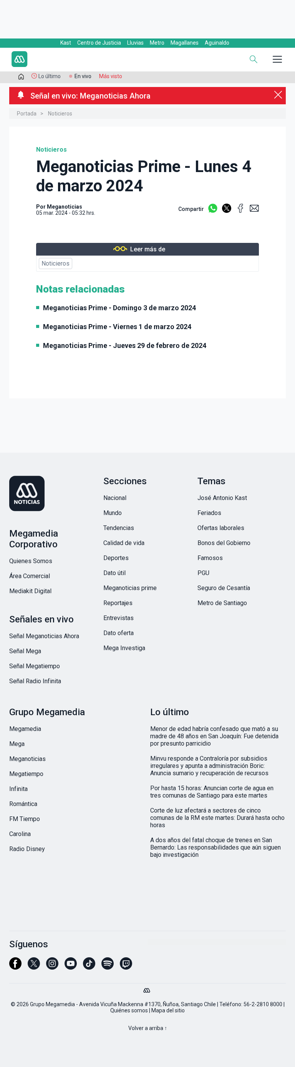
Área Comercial (29, 576)
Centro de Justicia (99, 43)
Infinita (18, 789)
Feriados (209, 513)
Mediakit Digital (30, 591)
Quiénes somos (129, 1010)
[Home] (63, 60)
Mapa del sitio (168, 1010)
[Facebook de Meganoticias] (15, 967)
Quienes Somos (30, 561)
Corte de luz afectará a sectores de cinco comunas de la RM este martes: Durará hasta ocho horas (217, 818)
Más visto (110, 76)
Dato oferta (118, 633)
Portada (26, 113)
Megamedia (25, 729)
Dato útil (114, 573)
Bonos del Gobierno (223, 543)
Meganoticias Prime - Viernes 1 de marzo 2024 (117, 327)
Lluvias (135, 43)
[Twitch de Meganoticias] (126, 967)
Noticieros (60, 113)
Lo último (49, 76)
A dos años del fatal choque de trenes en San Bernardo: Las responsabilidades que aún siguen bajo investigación (215, 847)
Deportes (116, 558)
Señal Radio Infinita (35, 681)
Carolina (20, 834)
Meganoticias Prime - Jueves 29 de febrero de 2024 (124, 345)
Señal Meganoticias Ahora (44, 636)
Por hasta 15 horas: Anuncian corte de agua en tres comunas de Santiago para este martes (211, 791)
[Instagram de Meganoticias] (52, 967)
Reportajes (118, 603)
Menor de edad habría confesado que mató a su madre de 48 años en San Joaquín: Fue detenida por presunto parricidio (214, 736)
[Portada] (21, 78)
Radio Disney (27, 849)
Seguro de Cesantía (223, 588)
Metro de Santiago (222, 603)
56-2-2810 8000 (263, 1004)
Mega (17, 744)
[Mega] (147, 988)
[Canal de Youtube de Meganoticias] (71, 967)
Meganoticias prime (130, 588)
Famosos (210, 558)
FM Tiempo (24, 819)
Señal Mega (25, 651)
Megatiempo (26, 774)
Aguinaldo (217, 43)
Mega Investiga (124, 648)
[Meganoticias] (53, 494)
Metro (157, 43)
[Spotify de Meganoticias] (107, 967)
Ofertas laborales (220, 528)
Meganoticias (64, 207)
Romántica (23, 804)
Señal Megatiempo (34, 666)
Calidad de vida (123, 543)
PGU (203, 573)
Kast (65, 43)
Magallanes (185, 43)
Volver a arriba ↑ (147, 1028)
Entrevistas (118, 618)
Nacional (114, 498)
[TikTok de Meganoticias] (89, 967)
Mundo (112, 513)
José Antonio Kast (222, 498)
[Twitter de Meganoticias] (34, 967)
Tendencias (118, 528)
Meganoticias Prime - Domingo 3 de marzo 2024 (119, 308)
